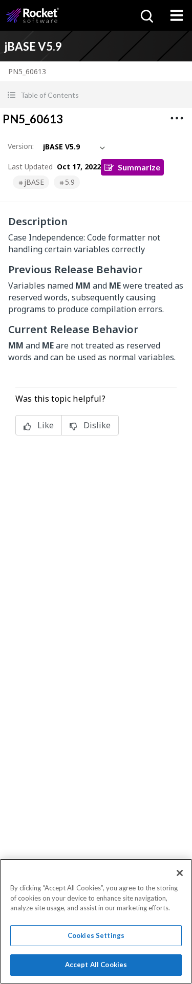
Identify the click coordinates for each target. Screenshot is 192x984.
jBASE (34, 182)
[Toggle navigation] (176, 15)
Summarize (139, 167)
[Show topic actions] (176, 118)
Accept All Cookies (96, 964)
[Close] (179, 873)
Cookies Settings (96, 935)
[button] (96, 95)
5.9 (70, 182)
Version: (21, 146)
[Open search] (146, 15)
